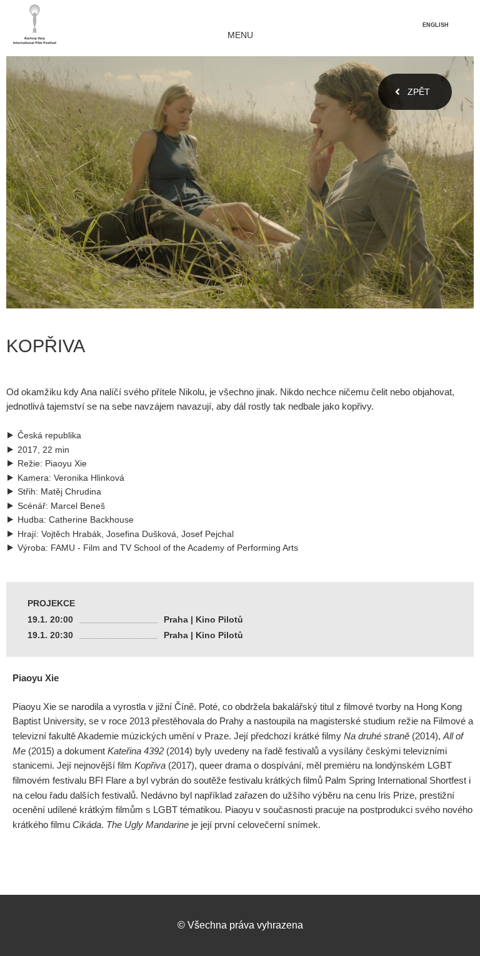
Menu (240, 35)
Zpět (419, 92)
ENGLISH (435, 25)
